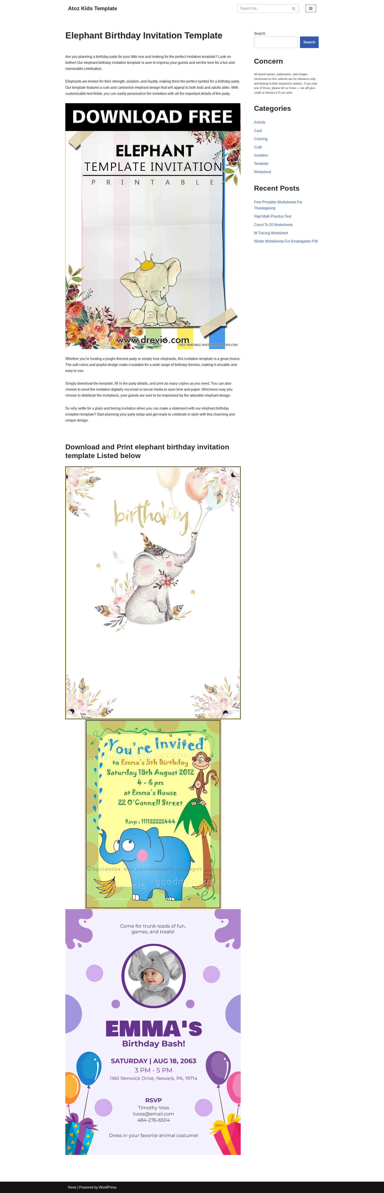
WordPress (107, 1187)
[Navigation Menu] (311, 8)
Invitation (261, 155)
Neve (72, 1187)
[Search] (294, 8)
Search (259, 33)
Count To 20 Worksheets (273, 225)
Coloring (261, 139)
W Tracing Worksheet (271, 233)
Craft (258, 147)
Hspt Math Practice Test (272, 216)
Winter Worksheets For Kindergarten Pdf (286, 241)
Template (261, 164)
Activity (259, 122)
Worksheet (262, 172)
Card (258, 131)
